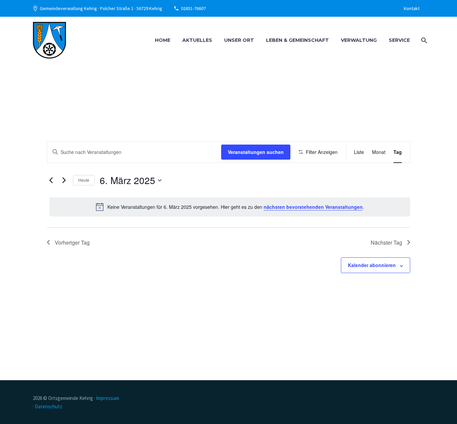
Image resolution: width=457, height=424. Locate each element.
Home (162, 40)
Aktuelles (197, 40)
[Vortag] (51, 180)
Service (399, 40)
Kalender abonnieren (372, 265)
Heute (83, 180)
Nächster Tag (386, 242)
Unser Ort (239, 40)
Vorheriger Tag (72, 242)
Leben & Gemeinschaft (297, 40)
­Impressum (107, 398)
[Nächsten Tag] (64, 180)
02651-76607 (193, 8)
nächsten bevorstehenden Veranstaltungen (313, 206)
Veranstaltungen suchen (256, 152)
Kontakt (412, 8)
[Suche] (423, 40)
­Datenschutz (48, 406)
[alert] (230, 206)
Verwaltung (359, 40)
